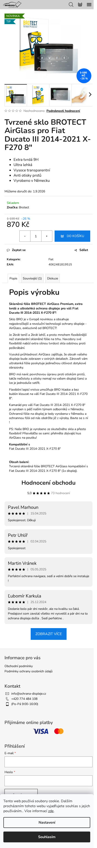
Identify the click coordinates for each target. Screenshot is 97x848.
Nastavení (47, 822)
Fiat (50, 259)
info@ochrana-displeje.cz (28, 693)
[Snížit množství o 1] (25, 236)
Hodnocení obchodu (48, 483)
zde (51, 811)
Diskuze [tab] (52, 278)
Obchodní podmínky (19, 666)
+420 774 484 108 (24, 699)
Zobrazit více (48, 633)
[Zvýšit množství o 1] (46, 236)
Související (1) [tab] (32, 278)
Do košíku (75, 236)
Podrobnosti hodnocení (63, 111)
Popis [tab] (13, 278)
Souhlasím (46, 836)
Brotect (24, 207)
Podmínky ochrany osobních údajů (29, 671)
